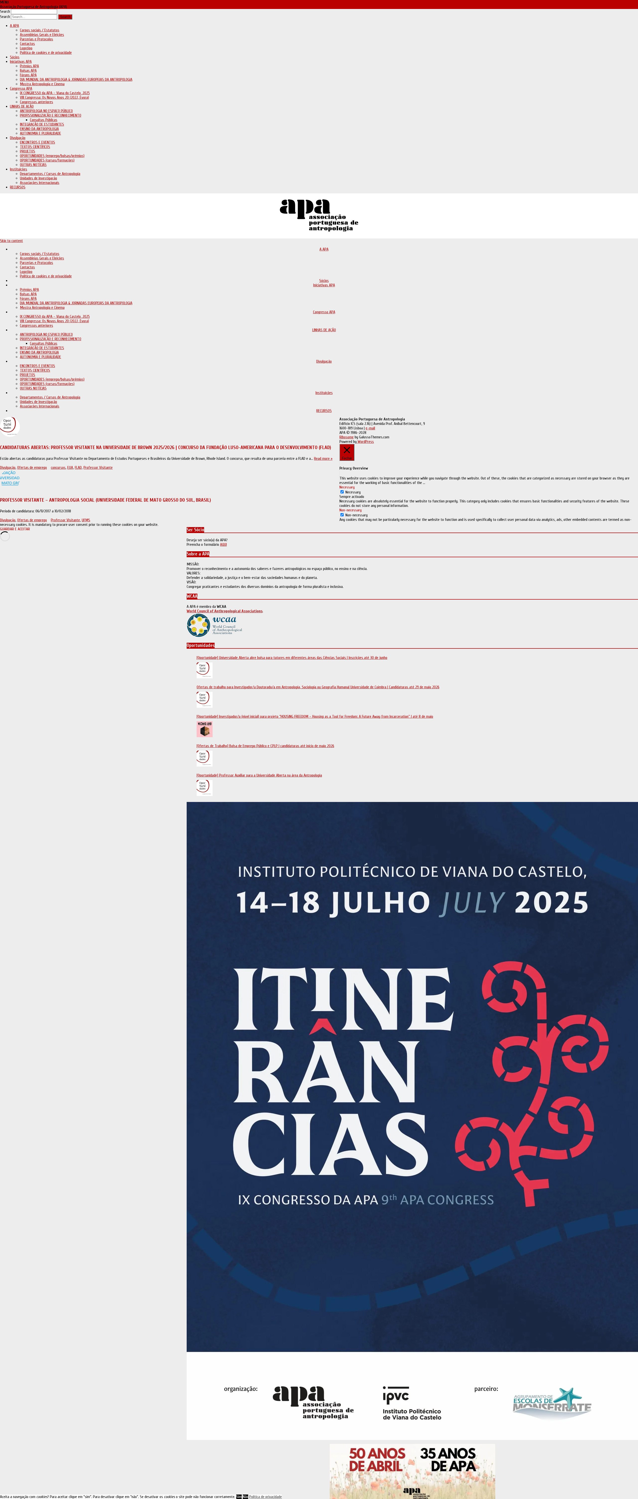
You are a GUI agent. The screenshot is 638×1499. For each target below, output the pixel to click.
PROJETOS (27, 151)
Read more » (323, 458)
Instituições (18, 169)
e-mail (370, 428)
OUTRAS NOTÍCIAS (33, 164)
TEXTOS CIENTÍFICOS (35, 147)
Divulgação (17, 138)
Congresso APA (21, 88)
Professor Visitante (98, 467)
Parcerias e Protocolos (36, 39)
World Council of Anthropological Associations (224, 611)
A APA (14, 25)
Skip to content (11, 240)
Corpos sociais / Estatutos (39, 30)
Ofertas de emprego (32, 467)
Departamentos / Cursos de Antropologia (50, 173)
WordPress (365, 441)
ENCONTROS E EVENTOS (37, 142)
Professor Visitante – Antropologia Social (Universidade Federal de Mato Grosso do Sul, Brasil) (105, 500)
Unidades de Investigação (38, 178)
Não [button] (245, 1497)
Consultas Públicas (43, 120)
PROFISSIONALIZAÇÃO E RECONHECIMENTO (50, 115)
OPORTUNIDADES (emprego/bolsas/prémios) (52, 156)
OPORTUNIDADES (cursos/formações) (47, 160)
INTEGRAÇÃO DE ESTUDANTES (42, 124)
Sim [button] (239, 1497)
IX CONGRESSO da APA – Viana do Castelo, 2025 (55, 93)
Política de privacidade (265, 1497)
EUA (70, 467)
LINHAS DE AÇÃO (22, 106)
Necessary (353, 492)
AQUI (223, 544)
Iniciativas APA (21, 61)
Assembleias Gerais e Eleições (42, 34)
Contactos (27, 43)
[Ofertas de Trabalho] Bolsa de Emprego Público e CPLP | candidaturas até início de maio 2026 (265, 746)
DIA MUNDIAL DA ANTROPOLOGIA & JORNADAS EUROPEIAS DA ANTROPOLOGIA (76, 79)
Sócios (14, 57)
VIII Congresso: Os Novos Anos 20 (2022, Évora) (54, 97)
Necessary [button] (347, 487)
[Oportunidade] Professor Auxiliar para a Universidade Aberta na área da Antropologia (259, 775)
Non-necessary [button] (350, 510)
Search (5, 11)
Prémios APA (29, 66)
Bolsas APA (28, 70)
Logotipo (26, 48)
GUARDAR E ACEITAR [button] (15, 529)
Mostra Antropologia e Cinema (42, 84)
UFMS (86, 520)
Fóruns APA (28, 75)
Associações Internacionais (39, 182)
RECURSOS (17, 187)
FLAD (78, 467)
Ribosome (346, 437)
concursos (58, 467)
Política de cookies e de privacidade (46, 52)
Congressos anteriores (36, 102)
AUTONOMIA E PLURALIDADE (40, 133)
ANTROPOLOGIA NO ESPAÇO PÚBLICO (46, 111)
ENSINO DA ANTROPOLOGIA (39, 129)
